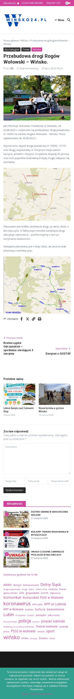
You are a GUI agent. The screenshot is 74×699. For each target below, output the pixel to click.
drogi (24, 589)
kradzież (29, 609)
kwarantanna (55, 609)
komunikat (12, 597)
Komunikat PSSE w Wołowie (43, 597)
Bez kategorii (12, 49)
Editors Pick (41, 589)
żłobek (52, 638)
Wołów (24, 638)
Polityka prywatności (41, 693)
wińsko (11, 637)
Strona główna (11, 40)
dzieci (31, 589)
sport (50, 631)
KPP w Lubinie (55, 604)
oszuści (30, 615)
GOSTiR (44, 593)
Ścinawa (43, 638)
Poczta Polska (10, 621)
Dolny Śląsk (50, 584)
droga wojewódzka (11, 589)
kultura (40, 609)
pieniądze (41, 615)
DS (12, 68)
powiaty (64, 626)
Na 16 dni (32, 574)
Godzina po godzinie (14, 574)
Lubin (8, 614)
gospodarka (32, 593)
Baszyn (17, 585)
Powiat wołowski (47, 626)
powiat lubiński (53, 621)
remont (41, 631)
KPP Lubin (37, 604)
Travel (26, 49)
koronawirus (17, 603)
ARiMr (7, 585)
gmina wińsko (10, 593)
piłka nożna (54, 615)
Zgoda (25, 693)
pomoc (36, 621)
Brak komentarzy (29, 68)
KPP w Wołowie (13, 609)
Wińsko (24, 40)
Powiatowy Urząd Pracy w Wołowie (18, 627)
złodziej (33, 638)
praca (6, 631)
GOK (21, 593)
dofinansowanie (31, 585)
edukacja (53, 589)
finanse (62, 589)
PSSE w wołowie (23, 631)
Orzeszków (20, 615)
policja (24, 621)
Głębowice (55, 593)
